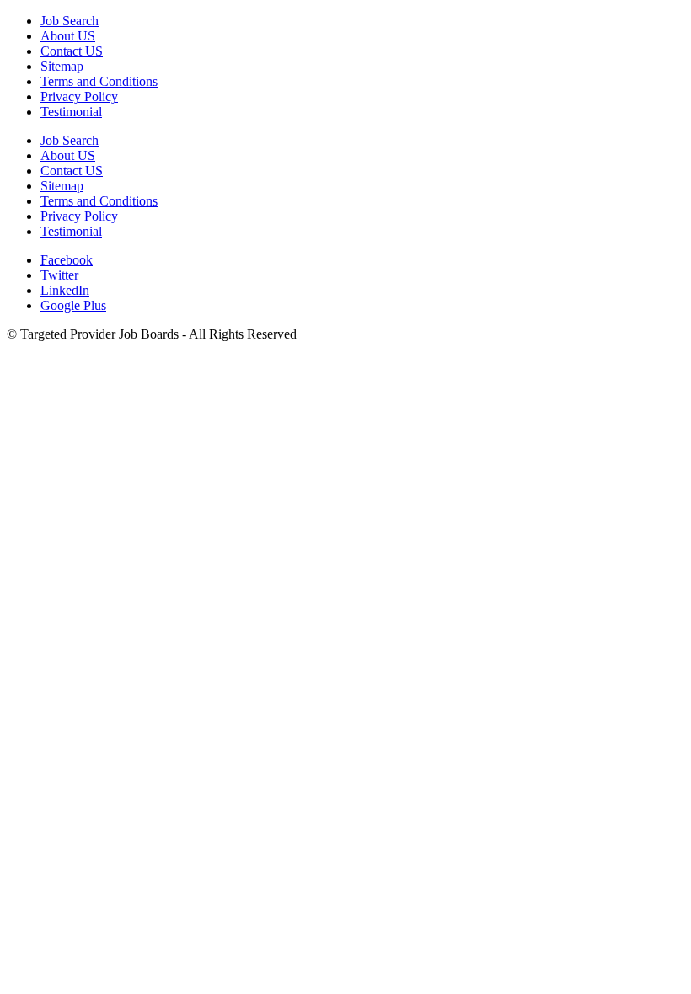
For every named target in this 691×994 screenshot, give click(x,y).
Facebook (66, 260)
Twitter (59, 275)
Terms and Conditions (99, 81)
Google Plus (73, 305)
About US (67, 36)
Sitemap (61, 66)
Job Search (69, 20)
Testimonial (71, 111)
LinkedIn (64, 290)
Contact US (71, 51)
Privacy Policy (79, 96)
